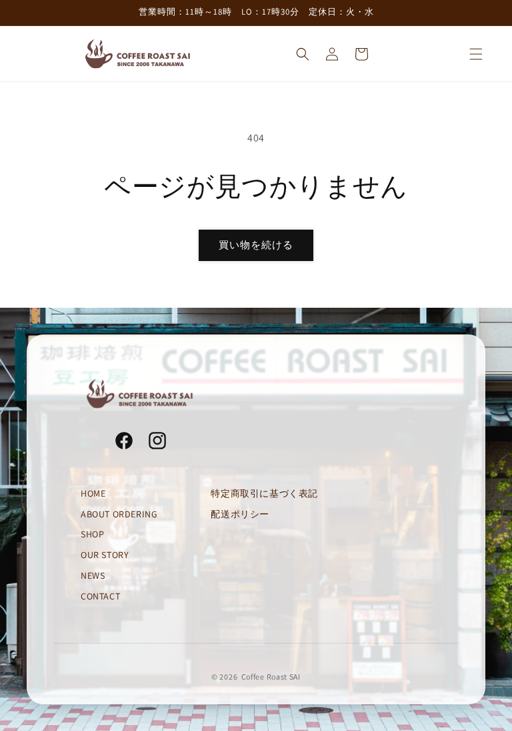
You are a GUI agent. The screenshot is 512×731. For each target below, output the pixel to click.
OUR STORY (105, 555)
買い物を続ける (256, 244)
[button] (476, 54)
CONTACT (100, 596)
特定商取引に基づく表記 (264, 493)
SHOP (92, 534)
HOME (93, 493)
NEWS (93, 575)
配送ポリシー (240, 514)
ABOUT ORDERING (119, 514)
